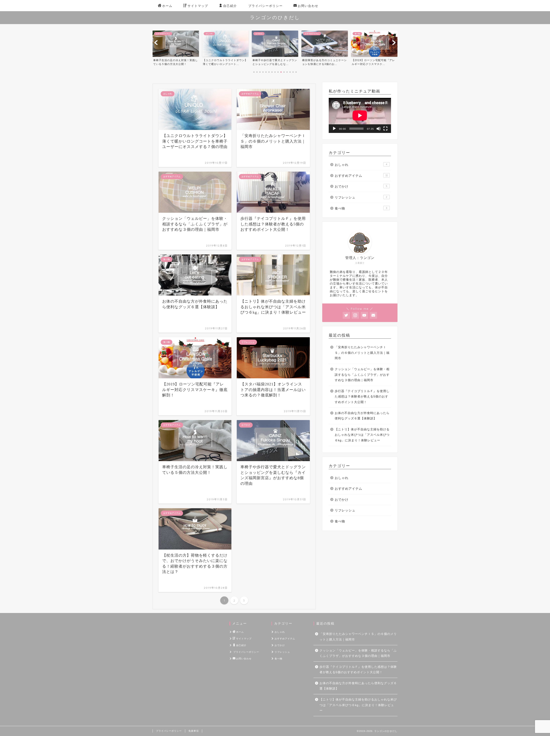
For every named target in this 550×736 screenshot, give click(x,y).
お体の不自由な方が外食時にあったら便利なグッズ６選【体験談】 (362, 415)
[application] (360, 115)
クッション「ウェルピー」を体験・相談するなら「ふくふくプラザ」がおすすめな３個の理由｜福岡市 (362, 375)
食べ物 (361, 208)
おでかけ (361, 186)
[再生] (334, 128)
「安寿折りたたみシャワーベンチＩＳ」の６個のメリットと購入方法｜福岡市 (362, 353)
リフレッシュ (361, 197)
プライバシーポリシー (265, 6)
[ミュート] (378, 128)
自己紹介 (230, 6)
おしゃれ (361, 164)
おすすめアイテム (361, 175)
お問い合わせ (308, 6)
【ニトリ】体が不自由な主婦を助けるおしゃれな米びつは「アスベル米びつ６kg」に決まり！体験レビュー (362, 435)
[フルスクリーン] (385, 128)
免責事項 (193, 731)
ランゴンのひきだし (275, 17)
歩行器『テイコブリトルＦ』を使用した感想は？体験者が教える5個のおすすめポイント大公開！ (362, 397)
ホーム (167, 6)
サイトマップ (198, 6)
